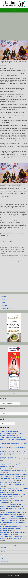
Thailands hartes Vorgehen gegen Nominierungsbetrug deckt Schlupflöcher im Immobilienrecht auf (12, 433)
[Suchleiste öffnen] (26, 10)
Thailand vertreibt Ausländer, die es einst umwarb (13, 443)
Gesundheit (7, 249)
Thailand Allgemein (20, 251)
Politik (14, 251)
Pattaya (6, 251)
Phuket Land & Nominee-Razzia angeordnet (12, 508)
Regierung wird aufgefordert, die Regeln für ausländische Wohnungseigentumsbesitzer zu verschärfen (12, 464)
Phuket (10, 251)
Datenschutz (4, 561)
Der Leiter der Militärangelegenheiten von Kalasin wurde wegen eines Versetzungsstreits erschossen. (13, 528)
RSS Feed (3, 552)
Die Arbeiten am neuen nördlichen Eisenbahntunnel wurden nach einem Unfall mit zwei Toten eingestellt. (14, 490)
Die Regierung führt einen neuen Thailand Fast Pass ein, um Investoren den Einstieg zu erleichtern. (12, 496)
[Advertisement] (14, 26)
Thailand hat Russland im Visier (8, 520)
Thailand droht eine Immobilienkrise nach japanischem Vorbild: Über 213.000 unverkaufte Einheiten (13, 439)
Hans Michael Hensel (6, 308)
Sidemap (3, 555)
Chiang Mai (14, 247)
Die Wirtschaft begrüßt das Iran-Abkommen (12, 522)
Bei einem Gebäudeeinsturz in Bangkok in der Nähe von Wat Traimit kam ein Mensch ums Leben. (12, 453)
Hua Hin (12, 249)
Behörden (8, 247)
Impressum (4, 558)
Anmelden (3, 547)
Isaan (16, 249)
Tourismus (2, 253)
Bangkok (4, 247)
